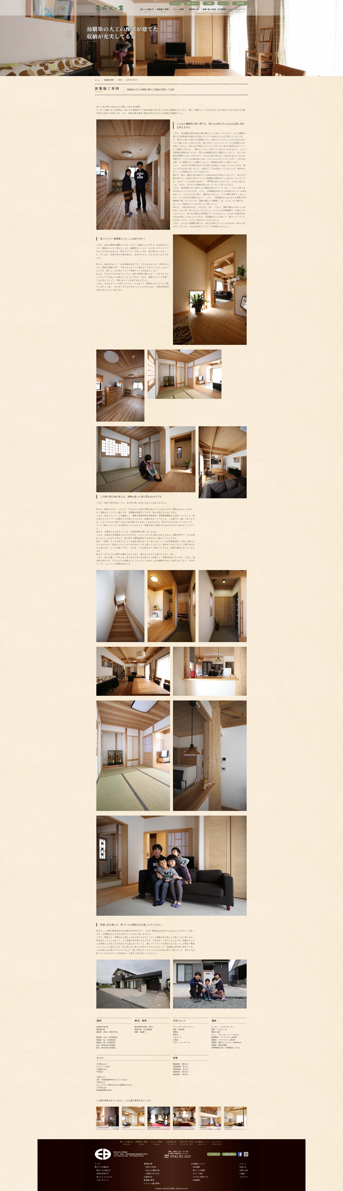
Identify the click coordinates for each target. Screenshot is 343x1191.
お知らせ (242, 1167)
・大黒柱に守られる (151, 1174)
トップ (97, 1164)
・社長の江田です (102, 1174)
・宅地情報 (195, 1180)
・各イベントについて (103, 1177)
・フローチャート (102, 1180)
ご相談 (242, 1174)
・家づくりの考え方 (103, 1170)
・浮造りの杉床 (150, 1167)
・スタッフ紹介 (197, 1174)
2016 (120, 80)
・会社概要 (195, 1167)
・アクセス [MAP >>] (199, 1177)
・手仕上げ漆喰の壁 (151, 1170)
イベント (242, 1164)
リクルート (243, 1177)
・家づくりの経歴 (198, 1170)
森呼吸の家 (148, 1164)
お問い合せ (243, 1170)
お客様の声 (148, 1177)
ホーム (97, 80)
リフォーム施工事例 (151, 1183)
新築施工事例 (109, 80)
